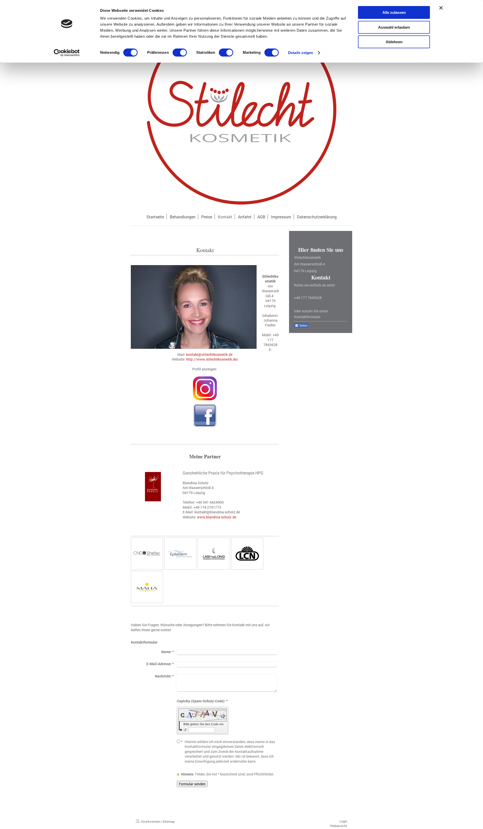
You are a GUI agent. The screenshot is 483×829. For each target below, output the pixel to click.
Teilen (302, 325)
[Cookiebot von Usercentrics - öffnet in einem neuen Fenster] (67, 53)
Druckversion (150, 821)
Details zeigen (300, 53)
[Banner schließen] (441, 8)
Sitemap (169, 821)
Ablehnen (394, 42)
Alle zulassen (394, 12)
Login (343, 821)
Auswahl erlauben (394, 27)
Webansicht (338, 826)
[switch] (180, 52)
